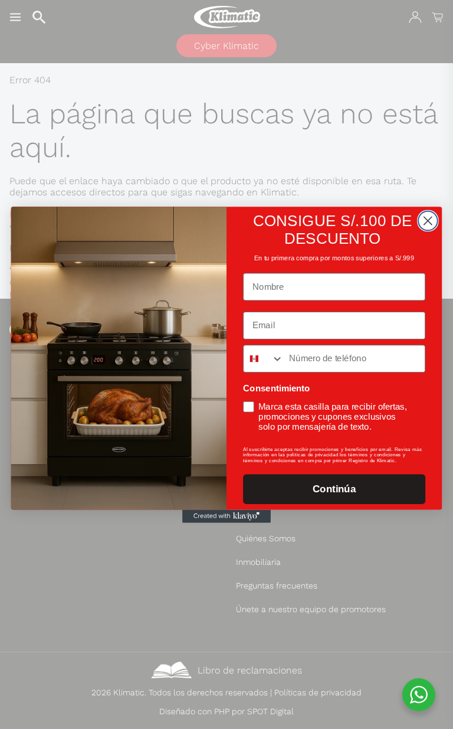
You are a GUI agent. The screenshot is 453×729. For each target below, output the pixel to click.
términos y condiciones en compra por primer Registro (306, 460)
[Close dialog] (428, 220)
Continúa (334, 489)
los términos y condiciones (370, 454)
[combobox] (263, 358)
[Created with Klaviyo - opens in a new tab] (226, 515)
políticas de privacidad (312, 454)
